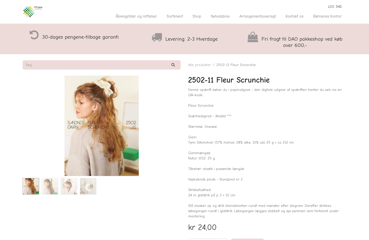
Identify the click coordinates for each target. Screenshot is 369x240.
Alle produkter (199, 65)
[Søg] (173, 65)
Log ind (335, 7)
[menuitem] (136, 16)
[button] (34, 126)
